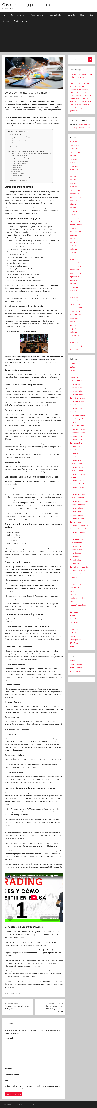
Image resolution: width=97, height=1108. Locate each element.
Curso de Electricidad (78, 395)
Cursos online (70, 15)
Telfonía (73, 633)
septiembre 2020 (76, 315)
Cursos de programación (79, 525)
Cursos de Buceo (76, 467)
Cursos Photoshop (76, 560)
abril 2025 (73, 162)
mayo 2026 (74, 142)
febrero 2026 (74, 149)
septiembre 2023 (76, 197)
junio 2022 (73, 242)
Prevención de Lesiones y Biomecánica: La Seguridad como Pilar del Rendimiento (80, 92)
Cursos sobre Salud (77, 574)
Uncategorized (75, 640)
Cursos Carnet (75, 453)
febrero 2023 (74, 218)
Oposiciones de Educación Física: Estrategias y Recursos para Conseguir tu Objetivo (80, 101)
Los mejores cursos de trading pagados (22, 158)
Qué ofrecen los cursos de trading (21, 141)
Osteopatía (74, 612)
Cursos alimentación (18, 15)
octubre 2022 (75, 228)
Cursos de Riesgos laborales (80, 529)
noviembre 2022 (76, 225)
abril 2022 (73, 249)
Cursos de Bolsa (76, 464)
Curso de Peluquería (77, 415)
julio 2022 (73, 239)
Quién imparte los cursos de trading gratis (23, 139)
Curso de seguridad (77, 419)
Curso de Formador (77, 401)
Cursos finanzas (75, 546)
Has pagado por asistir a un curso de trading (21, 178)
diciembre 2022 (75, 221)
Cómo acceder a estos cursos (20, 142)
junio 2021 (73, 284)
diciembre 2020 (75, 304)
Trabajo (72, 636)
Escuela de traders (17, 149)
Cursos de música (76, 515)
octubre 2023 (75, 194)
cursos (55, 194)
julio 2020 (73, 322)
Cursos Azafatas (76, 446)
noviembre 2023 (76, 190)
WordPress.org (75, 671)
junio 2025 (73, 155)
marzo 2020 (74, 335)
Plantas (72, 615)
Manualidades (75, 588)
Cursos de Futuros (17, 167)
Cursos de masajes (77, 498)
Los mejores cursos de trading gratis (21, 137)
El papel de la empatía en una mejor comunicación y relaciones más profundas (81, 77)
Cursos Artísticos (76, 440)
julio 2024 (73, 176)
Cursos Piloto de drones (79, 563)
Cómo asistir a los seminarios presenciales (23, 144)
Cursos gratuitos (76, 550)
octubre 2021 (74, 270)
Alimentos (73, 363)
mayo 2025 (74, 159)
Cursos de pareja (76, 522)
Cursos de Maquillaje (77, 494)
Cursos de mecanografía (79, 501)
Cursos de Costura (77, 480)
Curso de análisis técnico (19, 163)
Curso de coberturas (18, 175)
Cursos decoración (77, 536)
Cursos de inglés (54, 15)
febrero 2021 (74, 297)
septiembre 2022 (76, 232)
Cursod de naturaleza (78, 429)
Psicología (74, 622)
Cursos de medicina (77, 505)
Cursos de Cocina (76, 471)
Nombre (8, 1069)
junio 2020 (73, 325)
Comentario (10, 1038)
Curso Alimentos (76, 381)
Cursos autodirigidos (77, 443)
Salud (72, 626)
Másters (91, 15)
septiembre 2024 (76, 173)
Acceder (73, 661)
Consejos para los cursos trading (17, 180)
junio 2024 (73, 180)
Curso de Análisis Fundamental (21, 161)
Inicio (4, 15)
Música (72, 601)
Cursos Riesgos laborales (79, 567)
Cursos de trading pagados (18, 155)
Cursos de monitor (77, 512)
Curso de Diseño (76, 391)
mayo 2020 (74, 329)
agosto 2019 (74, 349)
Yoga (72, 646)
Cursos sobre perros (77, 570)
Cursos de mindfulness (78, 508)
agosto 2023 (74, 200)
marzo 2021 (74, 294)
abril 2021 (73, 290)
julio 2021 (73, 280)
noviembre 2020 (76, 308)
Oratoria (73, 608)
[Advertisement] (48, 38)
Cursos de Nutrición (77, 518)
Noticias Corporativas (78, 605)
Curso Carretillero (76, 384)
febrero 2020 (74, 339)
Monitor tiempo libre (77, 598)
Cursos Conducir (76, 457)
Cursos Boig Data (76, 450)
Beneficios (10, 993)
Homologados (75, 584)
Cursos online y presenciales (27, 4)
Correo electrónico (12, 1075)
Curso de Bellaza (76, 388)
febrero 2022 (74, 256)
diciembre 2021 (75, 263)
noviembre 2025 (76, 152)
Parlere (31, 96)
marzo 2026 (74, 145)
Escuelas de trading (16, 147)
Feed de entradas (76, 664)
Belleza (72, 367)
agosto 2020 (74, 318)
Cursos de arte (75, 460)
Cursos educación (76, 539)
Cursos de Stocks (17, 165)
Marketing (73, 591)
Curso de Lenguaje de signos (81, 405)
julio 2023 (73, 204)
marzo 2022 (74, 252)
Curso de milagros (77, 408)
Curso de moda (75, 412)
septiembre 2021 (76, 273)
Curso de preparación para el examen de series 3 (25, 159)
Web (6, 1081)
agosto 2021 (74, 277)
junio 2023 (73, 207)
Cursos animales (37, 15)
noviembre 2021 (76, 266)
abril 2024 (73, 183)
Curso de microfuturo (18, 173)
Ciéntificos (74, 377)
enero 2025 (74, 169)
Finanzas (73, 581)
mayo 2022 (74, 245)
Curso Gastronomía (77, 426)
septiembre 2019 (76, 346)
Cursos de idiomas (77, 487)
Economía (18, 993)
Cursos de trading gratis (14, 134)
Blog (82, 15)
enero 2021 (74, 301)
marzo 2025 (74, 166)
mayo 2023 (74, 211)
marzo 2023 (74, 214)
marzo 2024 (74, 187)
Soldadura (74, 629)
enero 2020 (74, 342)
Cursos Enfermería (77, 543)
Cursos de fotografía (77, 484)
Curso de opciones (17, 169)
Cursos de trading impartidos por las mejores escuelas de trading (30, 153)
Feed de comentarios (78, 668)
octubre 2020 (75, 311)
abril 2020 (73, 332)
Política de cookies (21, 21)
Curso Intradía (16, 171)
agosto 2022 (74, 235)
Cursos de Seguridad (78, 532)
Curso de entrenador (77, 398)
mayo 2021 (74, 287)
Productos (74, 619)
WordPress (74, 643)
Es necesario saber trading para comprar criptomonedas (27, 151)
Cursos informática (77, 553)
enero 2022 (74, 259)
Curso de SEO (75, 422)
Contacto (5, 21)
